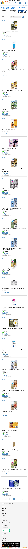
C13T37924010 (5, 393)
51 (22, 499)
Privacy (4, 536)
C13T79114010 (5, 491)
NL (23, 5)
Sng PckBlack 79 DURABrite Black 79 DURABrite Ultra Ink (11, 489)
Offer (3, 518)
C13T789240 (4, 352)
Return (3, 515)
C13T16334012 (5, 171)
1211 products (5, 16)
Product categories (6, 522)
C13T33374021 (5, 432)
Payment (4, 508)
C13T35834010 (5, 190)
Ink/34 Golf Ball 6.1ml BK (8, 110)
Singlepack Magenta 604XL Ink (9, 269)
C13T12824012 (5, 230)
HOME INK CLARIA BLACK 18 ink (10, 31)
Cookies (4, 538)
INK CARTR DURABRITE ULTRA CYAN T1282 (14, 228)
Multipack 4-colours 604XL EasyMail (11, 450)
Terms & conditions (6, 540)
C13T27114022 (5, 251)
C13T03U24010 (5, 413)
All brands (4, 525)
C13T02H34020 (5, 471)
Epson (12, 8)
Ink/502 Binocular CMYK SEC (9, 148)
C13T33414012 (5, 131)
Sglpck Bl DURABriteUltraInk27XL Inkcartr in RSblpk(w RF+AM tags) (13, 249)
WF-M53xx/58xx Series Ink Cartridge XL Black (13, 288)
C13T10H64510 (5, 451)
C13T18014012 (5, 32)
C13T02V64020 (5, 150)
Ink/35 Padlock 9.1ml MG (8, 188)
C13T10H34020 (5, 270)
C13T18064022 (5, 331)
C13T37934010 (5, 73)
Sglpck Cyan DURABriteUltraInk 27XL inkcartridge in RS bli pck (11, 208)
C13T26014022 (5, 372)
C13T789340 (4, 310)
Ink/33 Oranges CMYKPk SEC (9, 430)
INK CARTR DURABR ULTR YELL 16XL (12, 90)
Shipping (4, 510)
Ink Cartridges (6, 8)
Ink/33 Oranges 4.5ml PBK (8, 129)
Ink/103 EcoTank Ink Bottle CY (9, 50)
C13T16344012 (5, 92)
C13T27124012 (5, 211)
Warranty (4, 513)
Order (3, 506)
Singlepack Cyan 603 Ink (8, 411)
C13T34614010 (5, 111)
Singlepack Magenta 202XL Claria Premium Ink (14, 469)
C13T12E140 (5, 290)
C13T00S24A (5, 52)
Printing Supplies (21, 7)
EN (26, 5)
